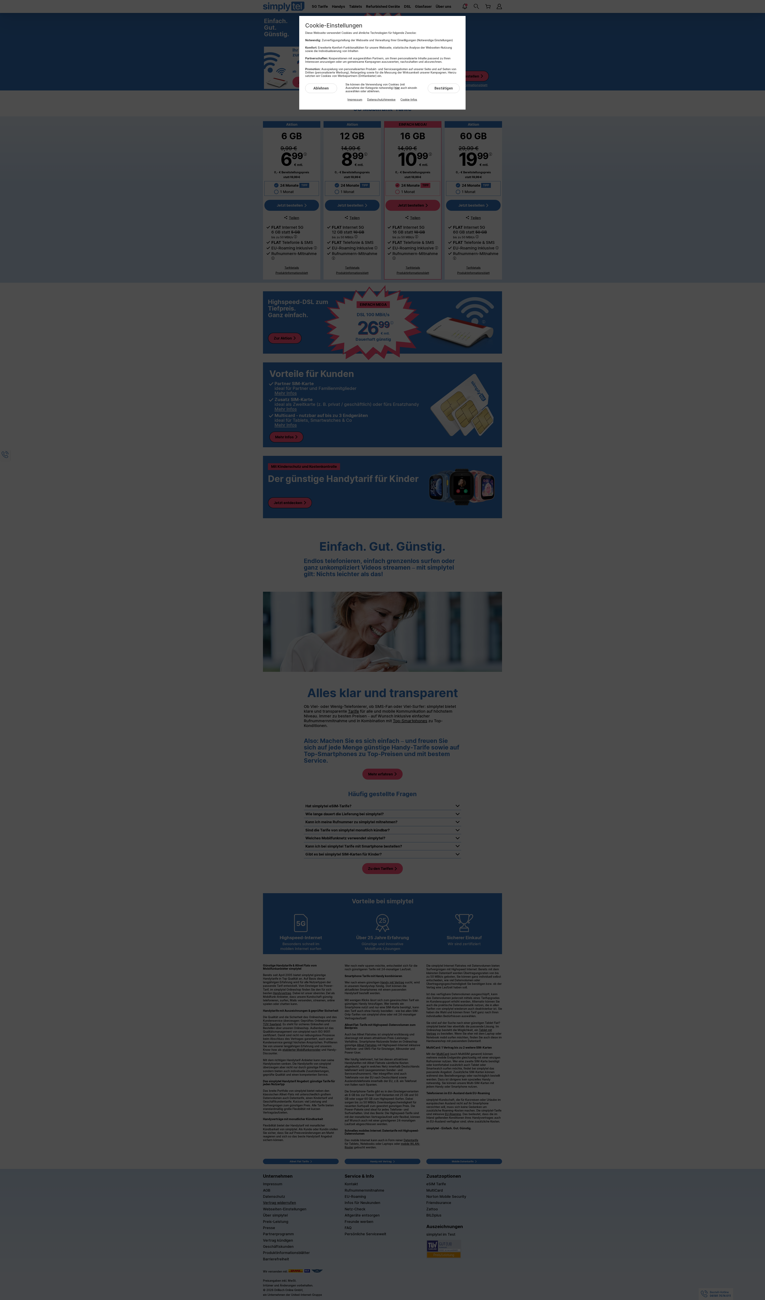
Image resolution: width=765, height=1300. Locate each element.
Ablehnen (321, 88)
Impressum (354, 99)
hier (397, 87)
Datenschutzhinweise (381, 99)
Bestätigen (443, 88)
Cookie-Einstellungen (333, 25)
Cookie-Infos (408, 99)
